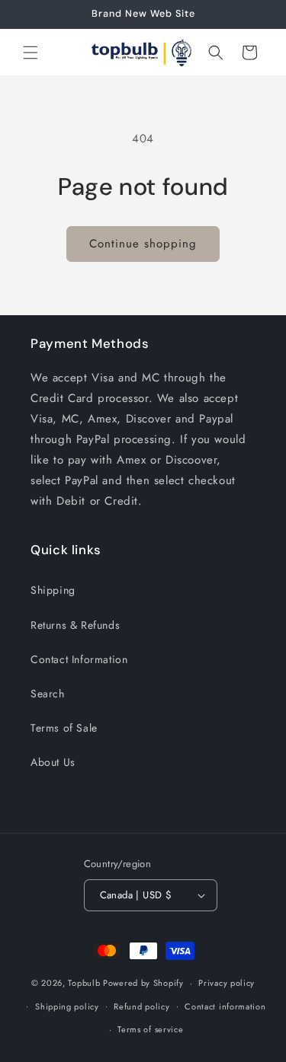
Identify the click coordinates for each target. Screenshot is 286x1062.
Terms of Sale (64, 727)
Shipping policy (67, 1006)
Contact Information (79, 659)
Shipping (53, 590)
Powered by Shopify (143, 983)
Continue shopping (143, 243)
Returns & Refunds (75, 625)
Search (48, 693)
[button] (30, 52)
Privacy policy (226, 983)
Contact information (225, 1006)
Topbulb (84, 983)
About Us (53, 762)
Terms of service (150, 1029)
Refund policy (141, 1006)
